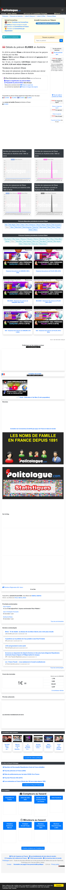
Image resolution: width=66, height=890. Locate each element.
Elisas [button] (43, 225)
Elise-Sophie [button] (57, 241)
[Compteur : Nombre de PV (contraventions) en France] (40, 810)
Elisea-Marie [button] (58, 239)
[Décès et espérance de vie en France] (14, 542)
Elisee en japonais (27, 85)
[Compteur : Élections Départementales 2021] (56, 836)
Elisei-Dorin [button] (18, 227)
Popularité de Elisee (55, 120)
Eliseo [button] (53, 227)
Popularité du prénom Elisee (14, 83)
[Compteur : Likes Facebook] (56, 806)
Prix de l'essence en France (19, 856)
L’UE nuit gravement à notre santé (15, 646)
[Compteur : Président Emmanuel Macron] (9, 836)
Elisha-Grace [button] (43, 244)
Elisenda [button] (49, 241)
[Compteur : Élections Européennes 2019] (40, 836)
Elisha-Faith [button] (27, 244)
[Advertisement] (33, 3)
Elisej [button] (49, 227)
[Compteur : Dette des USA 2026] (25, 808)
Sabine (34, 596)
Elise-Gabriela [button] (27, 241)
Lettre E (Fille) (41, 16)
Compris (58, 885)
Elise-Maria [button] (43, 241)
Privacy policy (55, 864)
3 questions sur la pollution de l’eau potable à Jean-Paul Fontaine (25, 639)
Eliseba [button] (7, 241)
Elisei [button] (12, 227)
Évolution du (18, 26)
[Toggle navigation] (62, 9)
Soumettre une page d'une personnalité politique (28, 864)
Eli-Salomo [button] (32, 225)
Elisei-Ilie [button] (35, 227)
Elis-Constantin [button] (56, 225)
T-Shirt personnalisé (35, 858)
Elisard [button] (39, 225)
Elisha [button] (30, 230)
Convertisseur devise (58, 690)
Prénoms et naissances (12, 37)
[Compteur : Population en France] (9, 808)
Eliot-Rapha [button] (12, 225)
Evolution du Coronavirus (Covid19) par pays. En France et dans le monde (33, 429)
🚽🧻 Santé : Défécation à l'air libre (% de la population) (33, 397)
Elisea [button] (52, 239)
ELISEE (7, 97)
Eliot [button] (6, 225)
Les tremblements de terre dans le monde (43, 856)
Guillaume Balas (8, 617)
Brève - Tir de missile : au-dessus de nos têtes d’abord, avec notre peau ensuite (29, 632)
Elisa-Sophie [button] (7, 239)
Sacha (24, 597)
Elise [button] (47, 239)
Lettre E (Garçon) (30, 16)
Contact (9, 864)
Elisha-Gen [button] (35, 244)
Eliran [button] (23, 225)
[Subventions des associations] (21, 514)
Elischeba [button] (42, 239)
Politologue (5, 860)
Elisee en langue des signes (29, 87)
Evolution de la (34, 13)
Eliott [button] (18, 225)
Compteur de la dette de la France (16, 858)
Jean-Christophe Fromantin (11, 612)
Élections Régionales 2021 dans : (13, 587)
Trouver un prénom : (49, 37)
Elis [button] (27, 225)
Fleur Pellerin (7, 606)
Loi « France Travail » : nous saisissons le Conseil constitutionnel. (25, 662)
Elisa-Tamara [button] (16, 239)
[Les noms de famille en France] (33, 448)
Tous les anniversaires (57, 621)
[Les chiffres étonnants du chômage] (14, 569)
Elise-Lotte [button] (36, 241)
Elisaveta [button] (23, 239)
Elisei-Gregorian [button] (27, 227)
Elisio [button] (35, 230)
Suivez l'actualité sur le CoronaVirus (48, 23)
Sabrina (39, 596)
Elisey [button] (58, 227)
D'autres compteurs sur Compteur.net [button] (33, 848)
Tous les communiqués (57, 668)
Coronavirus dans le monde (52, 858)
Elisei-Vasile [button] (43, 227)
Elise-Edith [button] (19, 241)
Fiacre (16, 597)
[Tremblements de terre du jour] (36, 715)
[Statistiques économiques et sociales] (33, 483)
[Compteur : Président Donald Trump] (25, 834)
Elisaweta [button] (30, 239)
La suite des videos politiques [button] (33, 758)
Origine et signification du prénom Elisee (17, 81)
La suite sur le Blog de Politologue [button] (33, 785)
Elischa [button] (49, 225)
